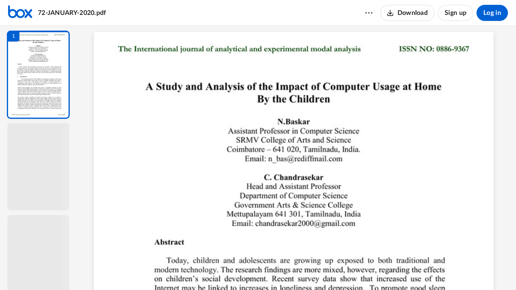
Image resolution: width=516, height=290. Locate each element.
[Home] (20, 13)
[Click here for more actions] (369, 13)
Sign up (455, 13)
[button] (38, 75)
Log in (492, 13)
